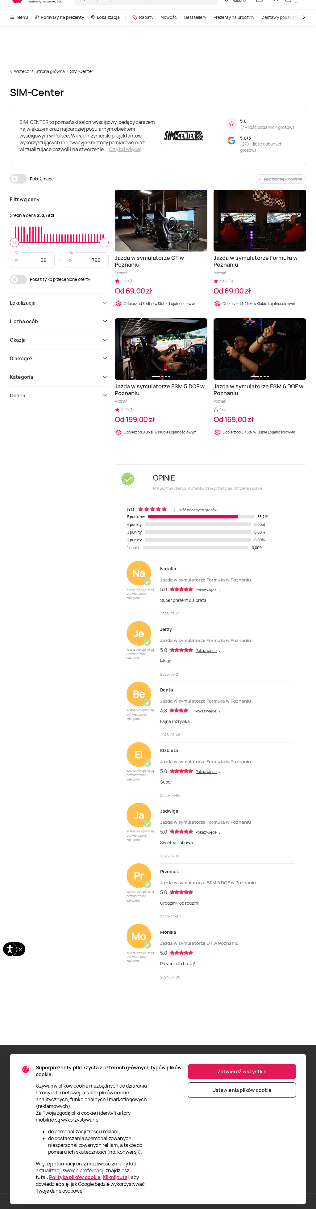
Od (17, 252)
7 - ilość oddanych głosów (267, 127)
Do (71, 252)
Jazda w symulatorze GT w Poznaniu (199, 943)
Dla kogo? (21, 358)
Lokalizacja (108, 17)
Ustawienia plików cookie (242, 1090)
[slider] (14, 242)
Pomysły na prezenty (62, 17)
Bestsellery (195, 17)
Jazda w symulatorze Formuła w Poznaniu (205, 580)
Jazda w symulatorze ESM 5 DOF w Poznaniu (208, 882)
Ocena (17, 395)
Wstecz (21, 71)
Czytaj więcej (125, 149)
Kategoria (21, 377)
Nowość (169, 17)
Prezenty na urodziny (234, 17)
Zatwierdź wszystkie (242, 1071)
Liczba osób (24, 321)
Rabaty (146, 17)
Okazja (18, 339)
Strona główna (50, 71)
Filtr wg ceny (25, 199)
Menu (22, 17)
